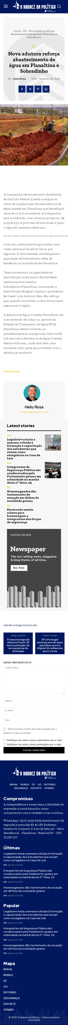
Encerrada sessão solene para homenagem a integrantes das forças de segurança (24, 516)
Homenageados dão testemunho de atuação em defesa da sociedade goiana (23, 496)
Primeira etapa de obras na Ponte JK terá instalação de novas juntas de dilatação (18, 645)
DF (25, 31)
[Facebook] (21, 89)
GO (9, 435)
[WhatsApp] (46, 89)
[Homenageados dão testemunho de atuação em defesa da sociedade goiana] (53, 494)
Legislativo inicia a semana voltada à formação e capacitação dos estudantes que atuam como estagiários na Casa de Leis (24, 448)
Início (17, 31)
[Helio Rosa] (34, 393)
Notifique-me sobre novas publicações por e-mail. (34, 744)
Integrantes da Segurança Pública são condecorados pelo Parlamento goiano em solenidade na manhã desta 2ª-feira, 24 (24, 475)
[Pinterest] (38, 89)
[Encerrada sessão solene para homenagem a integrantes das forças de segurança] (53, 513)
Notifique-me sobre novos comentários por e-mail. (34, 740)
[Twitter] (30, 89)
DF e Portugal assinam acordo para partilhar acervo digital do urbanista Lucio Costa (50, 645)
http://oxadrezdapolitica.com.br (34, 412)
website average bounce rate (20, 625)
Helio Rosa (19, 78)
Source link (11, 371)
